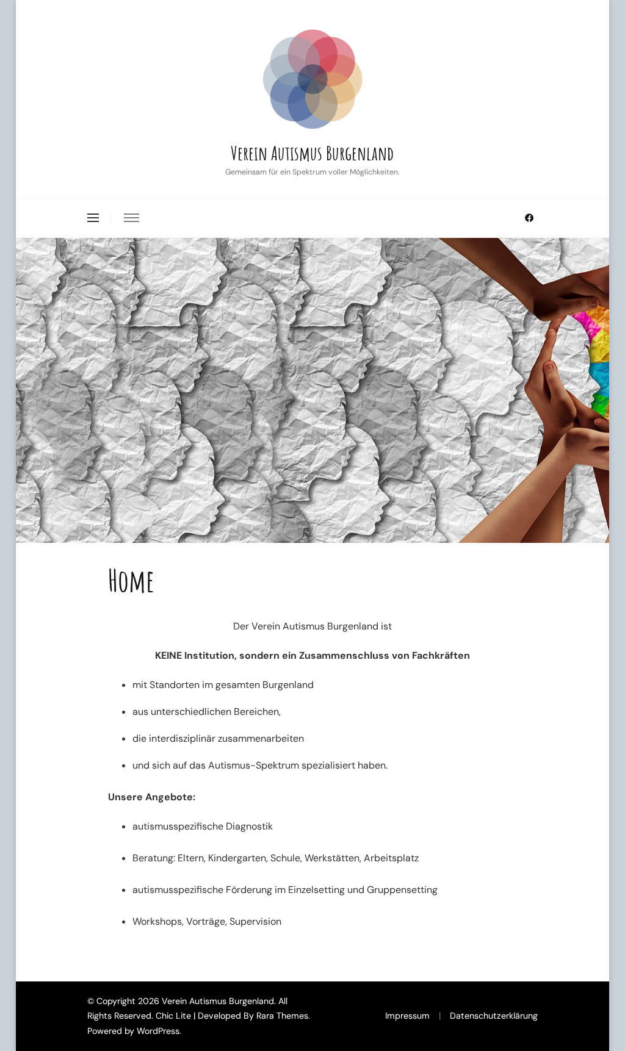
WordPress (158, 1030)
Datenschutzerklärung (494, 1015)
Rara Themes (282, 1015)
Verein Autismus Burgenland (312, 152)
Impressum (407, 1015)
